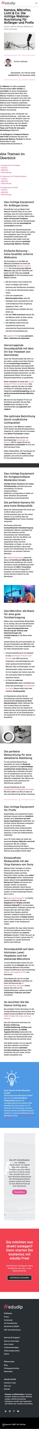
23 (13, 1217)
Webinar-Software (16, 26)
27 (20, 1217)
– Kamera (3, 168)
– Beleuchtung (5, 172)
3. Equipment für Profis (9, 187)
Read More (19, 1192)
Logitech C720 (12, 336)
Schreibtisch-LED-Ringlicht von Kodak (19, 789)
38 (20, 1219)
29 (24, 1217)
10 (20, 1214)
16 (31, 1214)
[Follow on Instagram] (9, 1411)
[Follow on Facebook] (14, 1411)
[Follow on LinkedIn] (5, 1411)
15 (29, 1214)
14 (27, 1214)
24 (15, 1217)
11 (22, 1214)
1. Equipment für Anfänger (10, 165)
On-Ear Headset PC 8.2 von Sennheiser (19, 383)
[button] (3, 1425)
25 (17, 1217)
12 (24, 1214)
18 (4, 1217)
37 (18, 1219)
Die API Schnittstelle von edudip (19, 1161)
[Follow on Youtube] (18, 1411)
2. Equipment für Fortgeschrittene (13, 176)
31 (27, 1217)
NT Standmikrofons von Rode (14, 984)
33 (31, 1217)
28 (22, 1217)
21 (10, 1217)
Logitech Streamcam (15, 557)
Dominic (7, 26)
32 (29, 1217)
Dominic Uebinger (21, 61)
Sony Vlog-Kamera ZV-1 (16, 898)
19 (6, 1217)
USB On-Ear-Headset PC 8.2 (15, 972)
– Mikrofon (4, 170)
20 (8, 1217)
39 (22, 1219)
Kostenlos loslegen (19, 1278)
